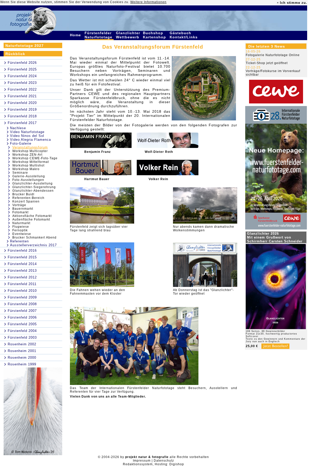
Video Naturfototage (27, 132)
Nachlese (18, 128)
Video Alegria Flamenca (30, 140)
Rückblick (15, 54)
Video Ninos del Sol (27, 136)
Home (76, 35)
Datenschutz (164, 460)
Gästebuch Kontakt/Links (184, 35)
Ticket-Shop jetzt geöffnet (267, 63)
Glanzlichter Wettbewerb (128, 35)
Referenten (19, 241)
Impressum (142, 460)
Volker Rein (158, 179)
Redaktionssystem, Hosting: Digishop (153, 464)
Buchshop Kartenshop (155, 35)
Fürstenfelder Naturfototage (99, 35)
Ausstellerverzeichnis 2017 (33, 245)
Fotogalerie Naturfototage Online (273, 55)
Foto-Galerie (20, 143)
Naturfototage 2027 (24, 45)
